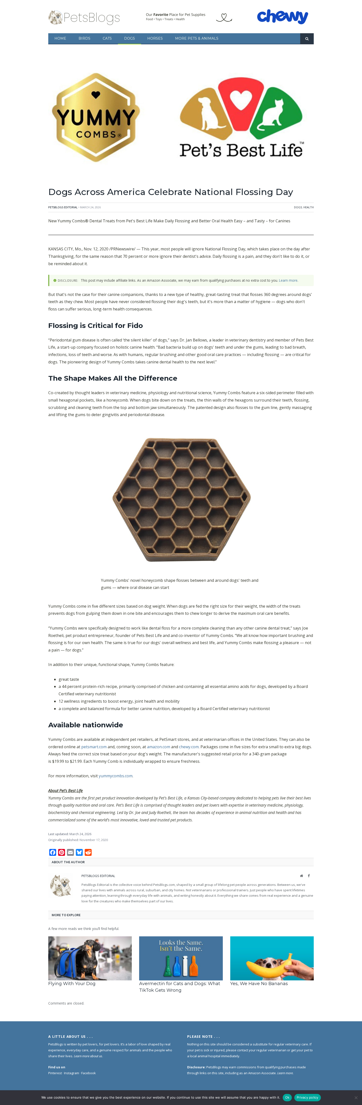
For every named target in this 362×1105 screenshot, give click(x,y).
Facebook (88, 1073)
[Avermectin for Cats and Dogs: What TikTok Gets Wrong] (181, 958)
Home (60, 38)
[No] (355, 1097)
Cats (107, 38)
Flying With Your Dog (72, 983)
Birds (84, 38)
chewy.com (189, 746)
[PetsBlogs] (84, 16)
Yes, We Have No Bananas (259, 983)
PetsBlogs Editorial (63, 207)
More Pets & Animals (196, 38)
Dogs (129, 38)
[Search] (307, 38)
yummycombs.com (115, 776)
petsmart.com (94, 746)
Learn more (288, 280)
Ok (287, 1097)
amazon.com (158, 746)
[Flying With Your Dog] (90, 958)
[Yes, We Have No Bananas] (272, 958)
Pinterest (55, 1073)
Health (308, 207)
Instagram (71, 1073)
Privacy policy (307, 1097)
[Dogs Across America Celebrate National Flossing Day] (181, 119)
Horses (155, 38)
